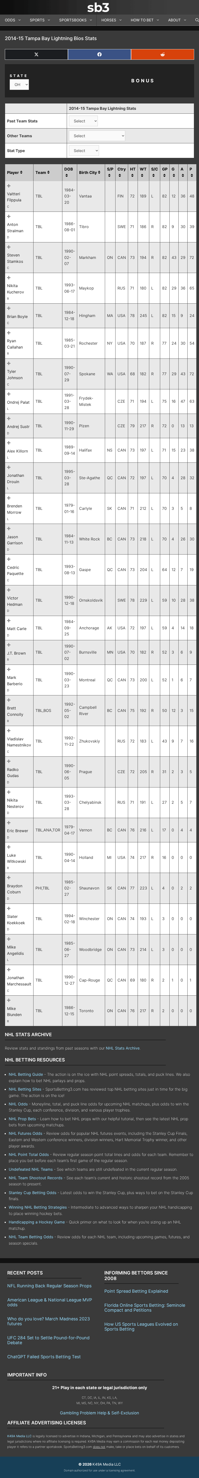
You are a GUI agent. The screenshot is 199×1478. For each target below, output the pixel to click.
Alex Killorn (17, 451)
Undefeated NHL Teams (31, 1169)
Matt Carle (16, 628)
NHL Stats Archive (123, 1048)
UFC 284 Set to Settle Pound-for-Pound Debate (48, 1340)
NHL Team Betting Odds (31, 1236)
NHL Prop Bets (22, 1118)
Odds (10, 20)
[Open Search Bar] (195, 20)
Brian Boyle (17, 316)
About (174, 20)
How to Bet (142, 20)
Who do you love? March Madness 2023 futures (48, 1321)
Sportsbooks (73, 20)
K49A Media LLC (19, 1436)
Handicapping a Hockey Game (37, 1222)
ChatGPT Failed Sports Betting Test (44, 1356)
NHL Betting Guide (26, 1074)
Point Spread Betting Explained (136, 1291)
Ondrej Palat (18, 402)
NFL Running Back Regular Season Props (49, 1285)
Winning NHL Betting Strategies (38, 1207)
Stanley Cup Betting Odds (32, 1192)
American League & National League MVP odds (49, 1302)
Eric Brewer (17, 830)
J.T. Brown (16, 653)
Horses (108, 20)
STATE (19, 76)
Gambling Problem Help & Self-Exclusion (99, 1412)
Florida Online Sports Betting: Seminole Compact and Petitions (144, 1308)
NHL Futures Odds (25, 1133)
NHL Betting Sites (25, 1089)
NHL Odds (18, 1104)
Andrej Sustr (18, 426)
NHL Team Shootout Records (35, 1177)
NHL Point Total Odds (29, 1154)
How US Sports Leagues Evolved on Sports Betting (141, 1327)
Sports (37, 20)
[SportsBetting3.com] (99, 7)
